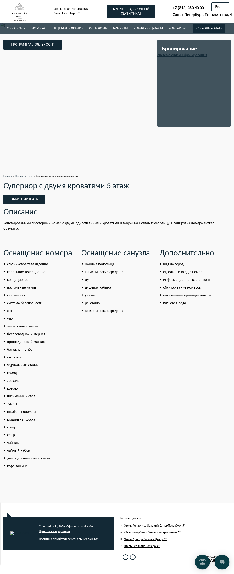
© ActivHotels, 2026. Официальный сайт (66, 526)
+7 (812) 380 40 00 (188, 8)
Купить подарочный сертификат (131, 11)
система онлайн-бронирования (182, 55)
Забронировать (24, 199)
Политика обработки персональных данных (68, 539)
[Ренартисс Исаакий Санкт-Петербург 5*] (19, 11)
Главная (8, 176)
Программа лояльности (32, 45)
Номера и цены (24, 176)
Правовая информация (54, 531)
